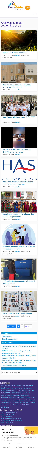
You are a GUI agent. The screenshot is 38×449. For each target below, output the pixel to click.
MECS (17, 400)
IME (18, 397)
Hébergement (4, 397)
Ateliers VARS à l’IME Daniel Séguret (17, 313)
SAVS (7, 402)
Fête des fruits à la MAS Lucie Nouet (14, 365)
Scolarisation (12, 402)
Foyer (8, 395)
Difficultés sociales (6, 390)
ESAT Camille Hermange (9, 413)
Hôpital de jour (12, 397)
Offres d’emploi (7, 336)
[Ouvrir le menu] (35, 14)
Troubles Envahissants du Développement (12, 405)
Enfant (7, 392)
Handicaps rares (25, 395)
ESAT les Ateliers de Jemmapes (11, 420)
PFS (27, 400)
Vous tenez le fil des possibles (14, 53)
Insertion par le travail (25, 397)
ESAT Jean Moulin (7, 416)
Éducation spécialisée (25, 390)
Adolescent (5, 385)
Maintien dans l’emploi (7, 400)
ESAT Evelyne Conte (7, 415)
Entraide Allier (22, 393)
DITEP (14, 390)
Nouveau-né (22, 400)
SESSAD (19, 402)
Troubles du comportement (29, 402)
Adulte (13, 385)
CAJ (20, 385)
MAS (14, 400)
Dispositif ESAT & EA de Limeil (11, 418)
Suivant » (28, 326)
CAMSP (17, 385)
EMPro (3, 393)
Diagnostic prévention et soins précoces (21, 388)
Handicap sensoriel (15, 395)
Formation (3, 395)
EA (17, 390)
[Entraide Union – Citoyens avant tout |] (19, 5)
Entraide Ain (14, 393)
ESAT (29, 393)
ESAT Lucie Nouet (7, 422)
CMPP (23, 385)
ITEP (33, 397)
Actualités (17, 55)
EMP (33, 390)
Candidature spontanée (9, 339)
